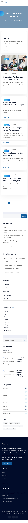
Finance (7, 125)
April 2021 (5, 288)
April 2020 (5, 298)
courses (6, 426)
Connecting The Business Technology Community (14, 231)
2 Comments (13, 73)
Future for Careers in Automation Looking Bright (13, 236)
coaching (17, 423)
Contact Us (5, 484)
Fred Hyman (7, 262)
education (12, 426)
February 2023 (7, 284)
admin (6, 35)
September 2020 (7, 295)
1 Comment (13, 35)
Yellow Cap (16, 262)
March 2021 (6, 291)
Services (4, 478)
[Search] (24, 340)
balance (6, 423)
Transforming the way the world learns (15, 246)
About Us (4, 475)
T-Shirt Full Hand (17, 265)
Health (6, 59)
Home (6, 20)
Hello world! (8, 38)
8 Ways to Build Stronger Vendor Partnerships (12, 241)
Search (5, 213)
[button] (7, 463)
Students (6, 327)
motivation (6, 428)
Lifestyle (7, 100)
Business (6, 311)
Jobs (3, 481)
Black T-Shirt (16, 272)
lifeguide (19, 426)
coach (11, 423)
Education (7, 314)
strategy (13, 428)
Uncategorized (8, 330)
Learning (7, 176)
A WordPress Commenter (11, 258)
